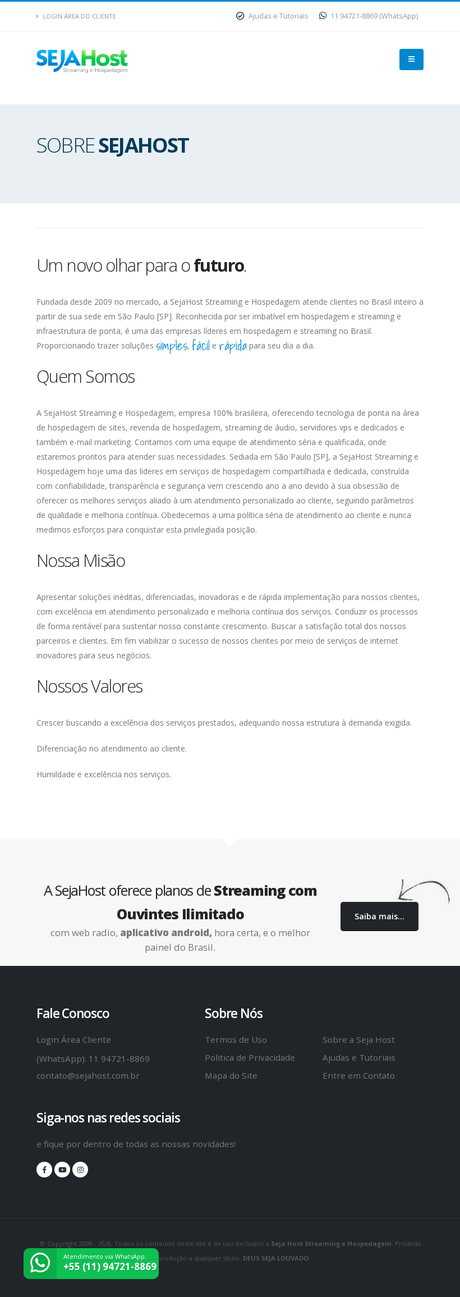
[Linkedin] (80, 1169)
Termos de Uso (236, 1039)
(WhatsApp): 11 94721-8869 (93, 1058)
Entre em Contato (359, 1075)
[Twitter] (62, 1169)
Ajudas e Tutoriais (278, 16)
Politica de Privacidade (250, 1057)
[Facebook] (44, 1169)
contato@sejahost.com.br (88, 1075)
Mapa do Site (231, 1075)
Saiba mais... (379, 916)
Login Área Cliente (73, 1039)
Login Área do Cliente (78, 16)
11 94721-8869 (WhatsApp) (373, 16)
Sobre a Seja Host (359, 1039)
